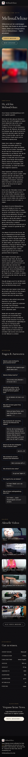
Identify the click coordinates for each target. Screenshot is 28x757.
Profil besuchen (14, 719)
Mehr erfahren (9, 43)
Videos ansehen (11, 38)
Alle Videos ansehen (14, 624)
